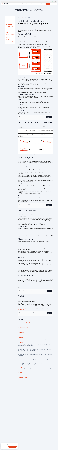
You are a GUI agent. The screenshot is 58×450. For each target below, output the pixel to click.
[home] (5, 3)
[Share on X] (25, 17)
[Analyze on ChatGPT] (18, 17)
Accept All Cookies (12, 446)
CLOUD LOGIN (46, 1)
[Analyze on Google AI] (21, 17)
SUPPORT (50, 1)
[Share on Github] (24, 17)
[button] (28, 3)
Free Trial (49, 313)
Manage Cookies (4, 446)
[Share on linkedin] (28, 17)
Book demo (47, 3)
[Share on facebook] (26, 17)
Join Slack (49, 291)
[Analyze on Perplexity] (19, 17)
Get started (53, 3)
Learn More (49, 117)
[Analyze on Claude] (22, 17)
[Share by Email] (29, 17)
